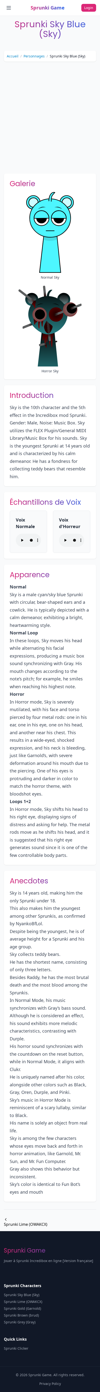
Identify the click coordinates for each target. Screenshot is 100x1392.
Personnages (34, 56)
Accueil (12, 56)
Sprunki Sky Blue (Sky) (21, 1294)
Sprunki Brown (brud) (21, 1315)
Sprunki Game (48, 7)
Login (88, 7)
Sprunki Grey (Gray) (19, 1322)
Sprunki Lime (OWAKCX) (25, 1224)
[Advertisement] (50, 115)
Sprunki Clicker (16, 1348)
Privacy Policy (50, 1383)
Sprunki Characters (22, 1285)
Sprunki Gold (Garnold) (22, 1308)
